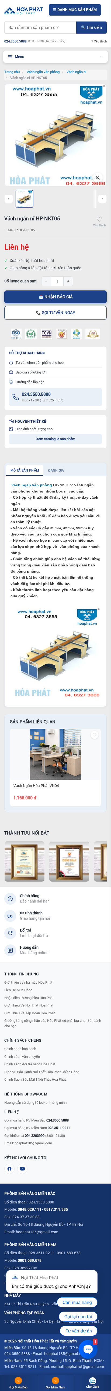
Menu (20, 56)
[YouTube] (22, 1169)
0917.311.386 (56, 1209)
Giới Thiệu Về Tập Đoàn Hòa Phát (29, 1013)
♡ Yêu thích (99, 41)
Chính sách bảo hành (20, 1048)
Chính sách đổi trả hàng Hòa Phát (30, 1064)
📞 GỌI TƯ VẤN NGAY (55, 312)
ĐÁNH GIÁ (56, 470)
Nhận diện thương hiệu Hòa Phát (29, 997)
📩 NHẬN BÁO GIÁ (56, 296)
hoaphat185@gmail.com (33, 1143)
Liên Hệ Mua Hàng (18, 989)
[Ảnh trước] (8, 199)
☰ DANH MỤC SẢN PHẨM (75, 9)
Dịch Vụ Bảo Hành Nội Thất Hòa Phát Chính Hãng (41, 1071)
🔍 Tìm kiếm (91, 27)
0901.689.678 (29, 1260)
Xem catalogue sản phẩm (55, 439)
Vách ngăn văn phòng (31, 485)
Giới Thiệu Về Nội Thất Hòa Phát (29, 1005)
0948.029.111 (29, 1209)
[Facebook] (9, 1169)
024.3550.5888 (36, 394)
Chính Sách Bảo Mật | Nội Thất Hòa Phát (35, 1079)
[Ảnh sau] (102, 199)
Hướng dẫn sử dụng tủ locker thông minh (35, 1102)
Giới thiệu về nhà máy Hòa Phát (28, 982)
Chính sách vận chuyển (22, 1056)
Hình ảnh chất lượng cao (34, 428)
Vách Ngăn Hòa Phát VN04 (36, 785)
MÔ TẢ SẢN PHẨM (25, 470)
